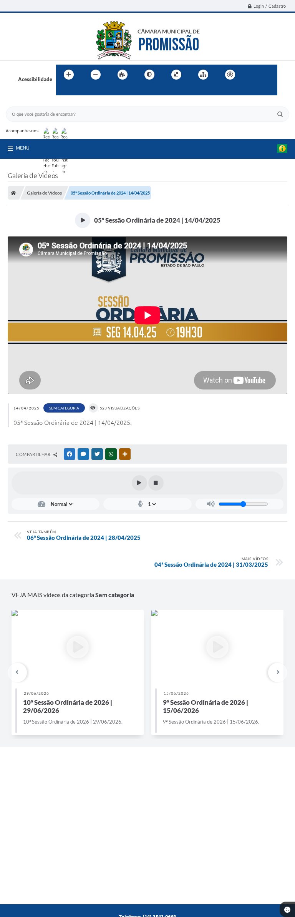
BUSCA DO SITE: (28, 103)
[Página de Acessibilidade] (230, 74)
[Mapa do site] (203, 74)
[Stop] (156, 483)
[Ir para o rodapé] (80, 90)
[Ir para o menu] (269, 74)
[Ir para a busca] (63, 90)
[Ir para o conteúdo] (252, 74)
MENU (23, 147)
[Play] (139, 483)
